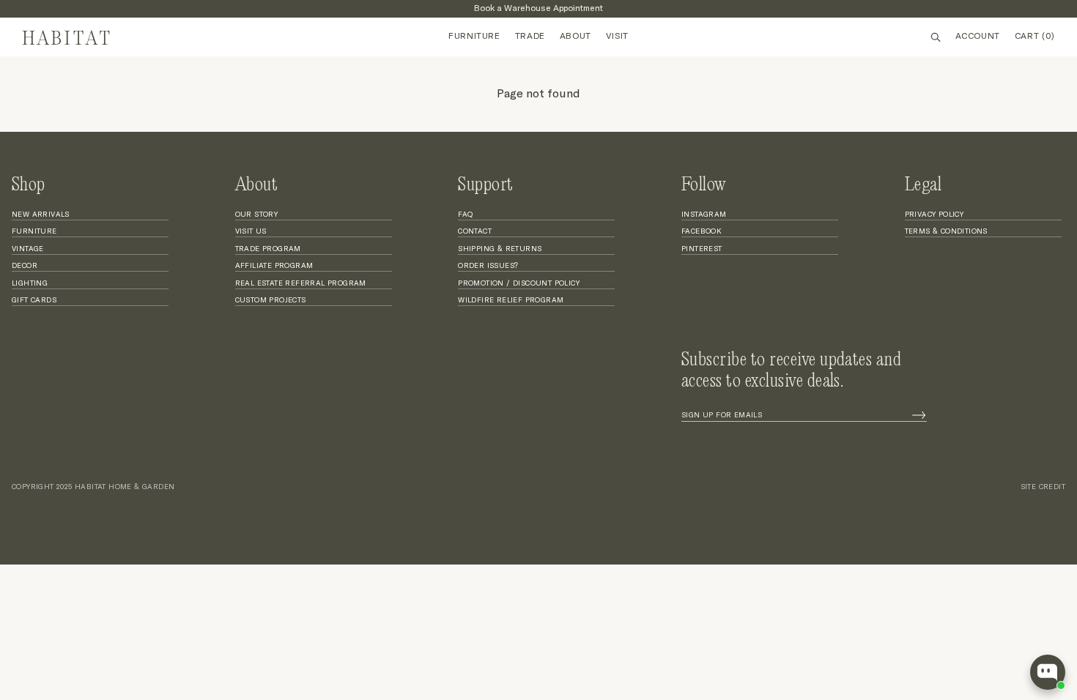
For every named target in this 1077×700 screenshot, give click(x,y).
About (575, 36)
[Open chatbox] (1047, 672)
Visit (617, 36)
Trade (530, 36)
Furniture (474, 36)
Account (977, 36)
